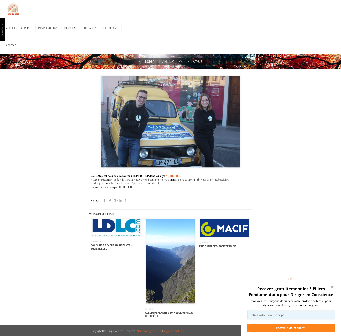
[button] (291, 291)
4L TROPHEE (173, 176)
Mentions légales (146, 331)
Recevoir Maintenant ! (291, 328)
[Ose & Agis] (13, 8)
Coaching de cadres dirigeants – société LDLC (111, 246)
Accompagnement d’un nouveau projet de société (170, 314)
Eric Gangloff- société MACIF (217, 246)
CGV (159, 331)
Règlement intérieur (174, 331)
